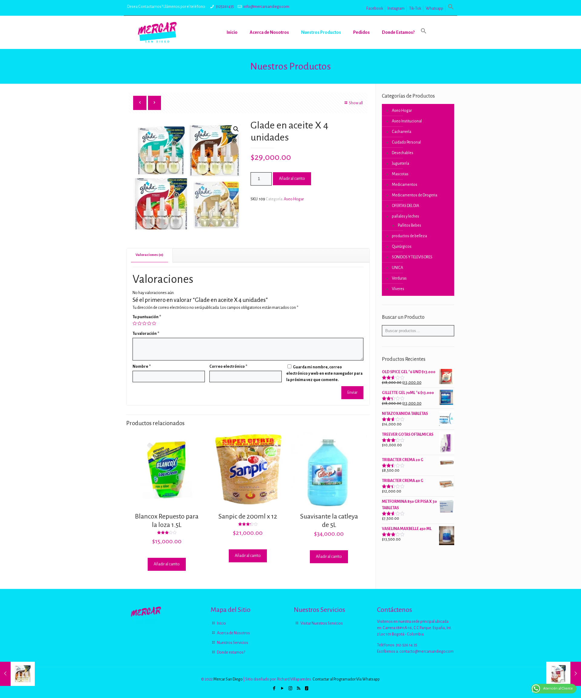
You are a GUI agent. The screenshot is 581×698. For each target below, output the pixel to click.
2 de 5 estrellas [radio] (139, 323)
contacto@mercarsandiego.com (426, 651)
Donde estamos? (231, 652)
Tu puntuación (147, 317)
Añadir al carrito (292, 178)
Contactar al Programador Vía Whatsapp (346, 679)
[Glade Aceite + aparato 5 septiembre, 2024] (563, 674)
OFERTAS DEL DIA (405, 206)
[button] (451, 8)
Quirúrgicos (402, 246)
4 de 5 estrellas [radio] (149, 323)
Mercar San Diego (228, 679)
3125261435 (225, 7)
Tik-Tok (415, 8)
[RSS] (298, 688)
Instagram (396, 8)
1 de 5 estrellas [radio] (135, 323)
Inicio (221, 623)
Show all (356, 103)
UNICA (397, 268)
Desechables (402, 153)
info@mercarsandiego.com (266, 7)
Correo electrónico (228, 366)
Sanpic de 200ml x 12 (247, 516)
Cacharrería (401, 132)
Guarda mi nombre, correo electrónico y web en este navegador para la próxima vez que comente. (324, 373)
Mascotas (400, 174)
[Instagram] (290, 688)
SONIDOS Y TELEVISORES (412, 257)
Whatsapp (434, 8)
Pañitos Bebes (409, 225)
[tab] (149, 255)
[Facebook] (274, 688)
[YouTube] (282, 688)
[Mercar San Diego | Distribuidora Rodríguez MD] (157, 32)
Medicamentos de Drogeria (414, 195)
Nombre (142, 366)
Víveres (398, 289)
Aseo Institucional (407, 121)
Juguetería (400, 163)
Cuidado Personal (406, 142)
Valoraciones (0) (149, 255)
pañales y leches (405, 216)
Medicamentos (404, 185)
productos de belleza (409, 236)
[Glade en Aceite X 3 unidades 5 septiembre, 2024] (17, 674)
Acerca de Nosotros (233, 633)
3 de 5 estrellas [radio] (144, 323)
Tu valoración (146, 333)
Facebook (374, 8)
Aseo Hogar (294, 199)
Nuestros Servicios (232, 643)
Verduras (399, 278)
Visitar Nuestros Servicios (321, 623)
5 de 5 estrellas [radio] (154, 323)
